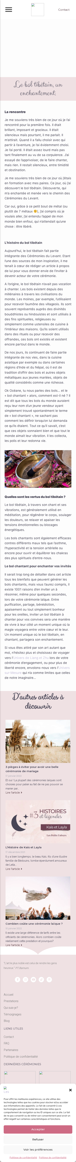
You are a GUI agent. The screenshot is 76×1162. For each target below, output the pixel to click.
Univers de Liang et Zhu (31, 658)
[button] (70, 1090)
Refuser (38, 1139)
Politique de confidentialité (23, 1157)
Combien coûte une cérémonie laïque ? (34, 923)
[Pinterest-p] (49, 979)
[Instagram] (25, 979)
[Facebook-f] (17, 979)
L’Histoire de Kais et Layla (24, 847)
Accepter (38, 1129)
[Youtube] (33, 979)
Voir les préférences (38, 1149)
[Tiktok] (41, 979)
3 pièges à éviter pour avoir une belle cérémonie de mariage (32, 769)
